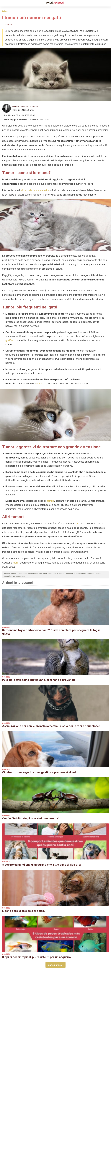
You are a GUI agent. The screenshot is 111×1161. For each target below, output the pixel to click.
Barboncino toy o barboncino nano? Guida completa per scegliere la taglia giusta (51, 631)
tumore (40, 383)
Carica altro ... (55, 965)
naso (78, 523)
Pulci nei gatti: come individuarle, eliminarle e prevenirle (39, 679)
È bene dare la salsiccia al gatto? (23, 910)
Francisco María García (23, 110)
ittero (16, 562)
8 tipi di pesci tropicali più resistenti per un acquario (36, 957)
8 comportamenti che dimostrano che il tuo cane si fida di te (41, 864)
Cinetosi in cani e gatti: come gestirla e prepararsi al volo (39, 772)
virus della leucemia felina (35, 190)
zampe (50, 500)
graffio (9, 340)
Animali (6, 627)
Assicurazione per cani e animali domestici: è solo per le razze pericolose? (51, 726)
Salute (5, 11)
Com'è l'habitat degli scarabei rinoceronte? (31, 818)
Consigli (6, 677)
